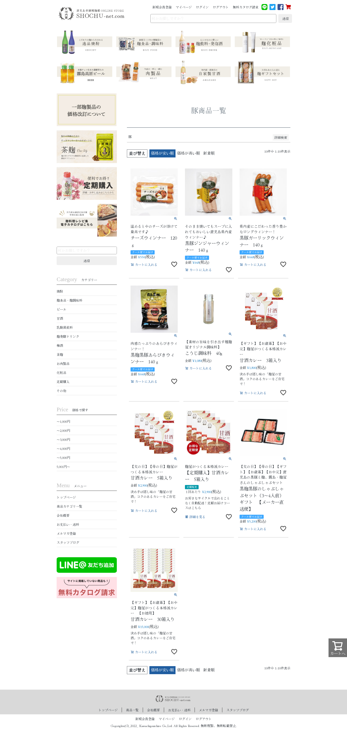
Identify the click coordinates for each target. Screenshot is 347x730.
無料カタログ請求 (245, 7)
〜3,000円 (63, 439)
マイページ (184, 7)
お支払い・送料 (68, 524)
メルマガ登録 (66, 533)
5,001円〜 (63, 466)
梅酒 (60, 345)
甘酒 (60, 318)
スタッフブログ (68, 542)
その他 (61, 390)
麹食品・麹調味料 (69, 300)
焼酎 (60, 291)
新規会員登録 (162, 7)
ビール (61, 309)
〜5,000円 (63, 457)
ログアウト (221, 7)
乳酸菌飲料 (65, 327)
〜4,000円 (63, 448)
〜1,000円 (63, 421)
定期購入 (63, 381)
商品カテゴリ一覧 (69, 506)
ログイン (202, 7)
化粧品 (61, 372)
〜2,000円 (63, 430)
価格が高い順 (188, 153)
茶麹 (60, 354)
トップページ (66, 497)
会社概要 (63, 515)
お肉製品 (63, 363)
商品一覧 (132, 710)
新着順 (209, 153)
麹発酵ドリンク (68, 336)
